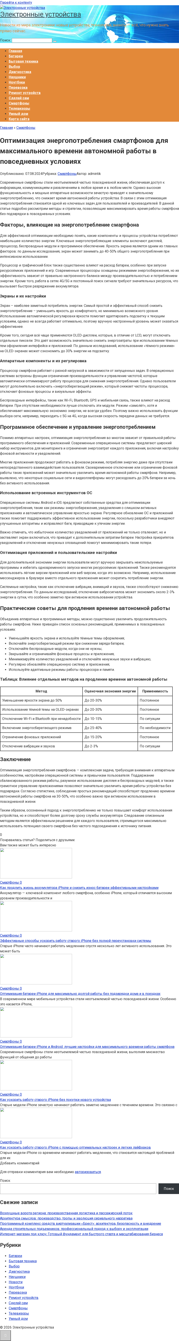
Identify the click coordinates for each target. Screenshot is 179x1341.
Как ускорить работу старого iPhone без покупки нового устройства (55, 1100)
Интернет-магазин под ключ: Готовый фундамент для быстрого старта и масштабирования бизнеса (81, 1234)
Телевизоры (19, 108)
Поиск (5, 1181)
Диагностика (20, 72)
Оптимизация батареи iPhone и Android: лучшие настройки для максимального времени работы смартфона (87, 1047)
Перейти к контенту (16, 2)
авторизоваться (88, 1172)
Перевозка (18, 87)
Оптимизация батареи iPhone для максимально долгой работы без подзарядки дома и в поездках (80, 994)
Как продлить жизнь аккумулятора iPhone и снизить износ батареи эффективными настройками (79, 888)
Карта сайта (19, 119)
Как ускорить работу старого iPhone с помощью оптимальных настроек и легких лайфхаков (75, 1147)
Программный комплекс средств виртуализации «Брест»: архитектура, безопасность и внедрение (80, 1223)
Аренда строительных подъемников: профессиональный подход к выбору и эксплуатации (74, 1229)
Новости (15, 1282)
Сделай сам (19, 98)
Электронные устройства (40, 14)
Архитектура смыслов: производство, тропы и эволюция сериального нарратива (66, 1218)
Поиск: (6, 40)
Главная (15, 51)
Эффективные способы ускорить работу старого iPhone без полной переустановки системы (75, 941)
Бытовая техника (23, 61)
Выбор (14, 67)
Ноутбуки (17, 82)
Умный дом (18, 114)
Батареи (16, 56)
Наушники (17, 77)
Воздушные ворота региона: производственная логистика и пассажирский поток (66, 1213)
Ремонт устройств (25, 93)
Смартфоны (19, 103)
